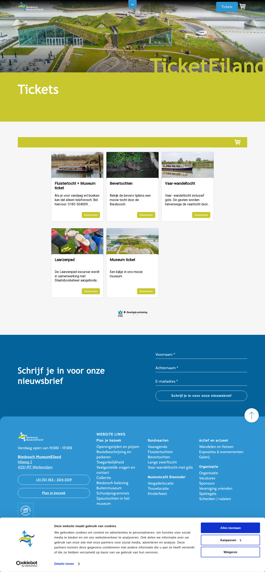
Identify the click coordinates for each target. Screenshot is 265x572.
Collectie (103, 477)
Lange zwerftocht (162, 462)
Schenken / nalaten (215, 499)
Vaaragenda (157, 446)
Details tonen (64, 564)
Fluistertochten (160, 452)
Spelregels (207, 493)
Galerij (204, 457)
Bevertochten (159, 457)
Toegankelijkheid (110, 462)
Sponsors (207, 483)
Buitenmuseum (109, 488)
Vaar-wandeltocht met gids (170, 467)
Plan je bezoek (54, 493)
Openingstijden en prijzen (117, 446)
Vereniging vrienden (215, 488)
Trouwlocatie (158, 488)
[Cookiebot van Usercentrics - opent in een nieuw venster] (27, 564)
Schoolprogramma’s (112, 493)
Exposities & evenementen (221, 452)
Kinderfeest (157, 493)
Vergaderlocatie (160, 483)
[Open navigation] (132, 4)
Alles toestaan (230, 528)
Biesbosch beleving (112, 483)
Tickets (227, 7)
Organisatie (208, 473)
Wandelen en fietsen (216, 446)
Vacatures (207, 478)
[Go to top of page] (252, 415)
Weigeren (230, 552)
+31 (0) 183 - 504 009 (54, 480)
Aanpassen (228, 540)
